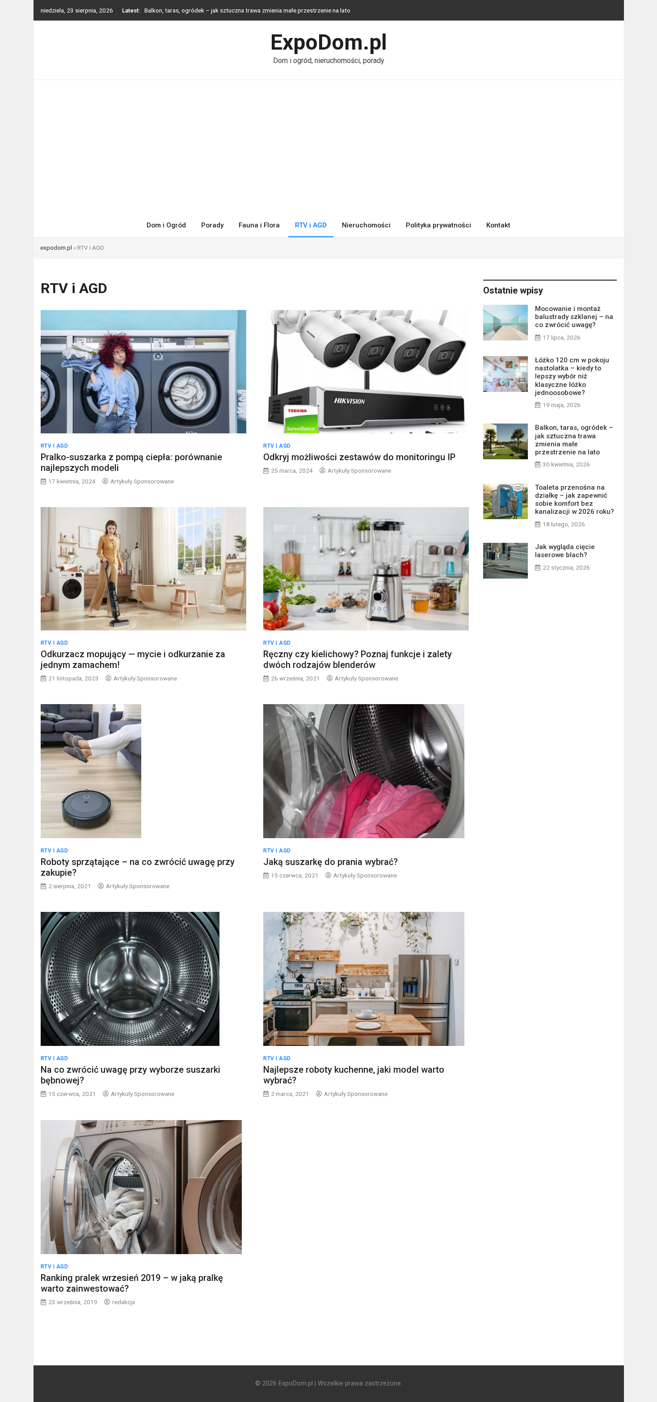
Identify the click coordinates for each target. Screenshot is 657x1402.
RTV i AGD (311, 225)
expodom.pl (56, 247)
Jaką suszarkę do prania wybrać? (330, 861)
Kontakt (498, 225)
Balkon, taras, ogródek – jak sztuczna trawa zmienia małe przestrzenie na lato (247, 8)
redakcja (123, 1301)
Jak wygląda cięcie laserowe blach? (565, 551)
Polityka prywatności (438, 225)
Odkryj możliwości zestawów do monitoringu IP (359, 457)
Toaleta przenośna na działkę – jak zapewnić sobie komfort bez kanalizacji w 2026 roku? (574, 499)
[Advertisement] (328, 147)
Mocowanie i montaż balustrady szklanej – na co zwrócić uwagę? (574, 317)
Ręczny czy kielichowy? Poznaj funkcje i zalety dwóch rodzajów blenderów (357, 659)
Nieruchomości (366, 225)
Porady (212, 225)
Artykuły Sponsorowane (142, 481)
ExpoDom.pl (328, 42)
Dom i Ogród (166, 225)
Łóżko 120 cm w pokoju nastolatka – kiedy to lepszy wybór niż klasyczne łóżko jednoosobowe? (572, 376)
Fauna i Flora (259, 225)
